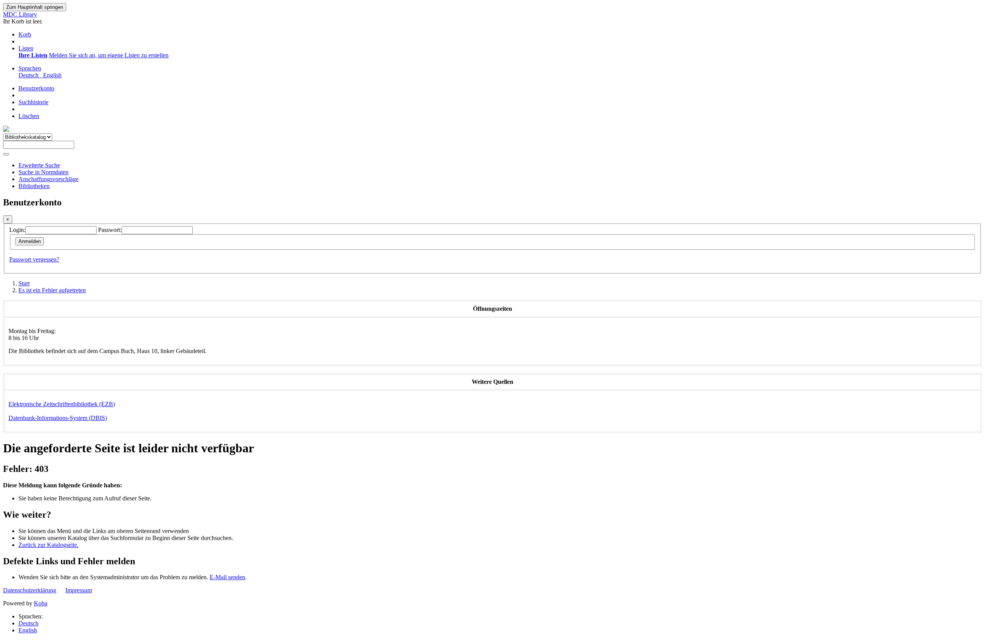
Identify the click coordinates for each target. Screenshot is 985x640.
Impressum (78, 590)
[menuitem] (32, 55)
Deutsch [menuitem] (30, 75)
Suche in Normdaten (43, 172)
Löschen (28, 116)
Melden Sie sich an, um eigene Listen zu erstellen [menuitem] (109, 55)
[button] (24, 34)
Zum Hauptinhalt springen (34, 7)
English (27, 630)
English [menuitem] (52, 75)
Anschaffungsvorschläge (48, 179)
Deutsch (28, 623)
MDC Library (20, 14)
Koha (40, 603)
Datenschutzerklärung (29, 590)
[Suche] (6, 154)
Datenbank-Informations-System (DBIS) (57, 418)
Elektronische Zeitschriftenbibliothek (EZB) (61, 404)
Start (24, 283)
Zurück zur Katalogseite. (48, 545)
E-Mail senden (227, 577)
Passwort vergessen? (34, 259)
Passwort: (110, 230)
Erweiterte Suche (39, 165)
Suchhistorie (33, 102)
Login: (17, 230)
